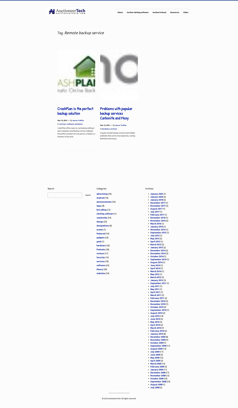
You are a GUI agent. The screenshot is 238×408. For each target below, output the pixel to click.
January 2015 (156, 247)
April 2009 (155, 361)
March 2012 (155, 277)
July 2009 (154, 352)
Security (101, 257)
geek (99, 241)
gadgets (100, 237)
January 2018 (156, 200)
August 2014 (156, 262)
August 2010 (156, 313)
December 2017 (157, 203)
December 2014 (157, 250)
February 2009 (157, 367)
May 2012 (154, 274)
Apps (99, 206)
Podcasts (101, 249)
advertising (102, 194)
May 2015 (154, 238)
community (102, 218)
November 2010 (157, 304)
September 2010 (158, 310)
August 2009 (156, 349)
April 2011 (155, 292)
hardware (79, 124)
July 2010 (154, 316)
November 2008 (157, 375)
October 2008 (156, 378)
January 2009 (156, 370)
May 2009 (154, 358)
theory (100, 269)
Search (88, 195)
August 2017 (156, 209)
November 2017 (157, 206)
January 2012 (156, 280)
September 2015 (158, 232)
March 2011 (155, 295)
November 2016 (157, 221)
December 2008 (157, 373)
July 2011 (154, 286)
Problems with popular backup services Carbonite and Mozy (116, 113)
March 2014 (155, 271)
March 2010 (155, 328)
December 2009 (157, 337)
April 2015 (155, 241)
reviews (100, 253)
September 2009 (158, 346)
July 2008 (154, 387)
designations (103, 226)
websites (101, 273)
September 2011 (158, 283)
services (62, 124)
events (100, 230)
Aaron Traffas (78, 120)
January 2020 (156, 197)
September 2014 (158, 259)
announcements (104, 202)
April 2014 (155, 268)
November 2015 (157, 230)
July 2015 (154, 235)
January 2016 (156, 227)
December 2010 (157, 301)
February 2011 (157, 298)
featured (101, 233)
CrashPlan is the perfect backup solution (75, 111)
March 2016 (155, 224)
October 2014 (156, 256)
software (70, 124)
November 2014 (157, 253)
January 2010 (156, 334)
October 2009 (156, 343)
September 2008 (158, 381)
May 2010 (154, 322)
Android (100, 198)
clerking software (105, 214)
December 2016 (157, 218)
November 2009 (157, 340)
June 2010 (155, 319)
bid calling (101, 210)
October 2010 (156, 307)
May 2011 (154, 289)
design (100, 222)
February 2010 (157, 331)
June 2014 (155, 265)
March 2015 (155, 244)
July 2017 (154, 212)
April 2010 (155, 325)
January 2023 (156, 194)
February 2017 (157, 215)
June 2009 (155, 355)
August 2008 (156, 384)
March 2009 (155, 364)
